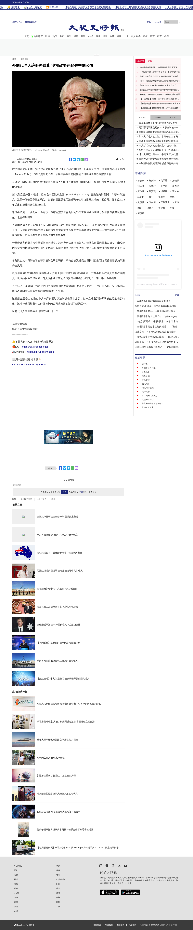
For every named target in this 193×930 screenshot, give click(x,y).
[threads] (113, 865)
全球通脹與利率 (149, 368)
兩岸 (69, 36)
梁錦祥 (152, 186)
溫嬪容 (150, 208)
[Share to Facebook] (70, 159)
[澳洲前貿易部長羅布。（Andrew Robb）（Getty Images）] (68, 109)
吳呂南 (164, 186)
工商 (58, 906)
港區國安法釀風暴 (150, 395)
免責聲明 (120, 925)
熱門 (54, 36)
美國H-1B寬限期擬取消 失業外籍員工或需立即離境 (160, 76)
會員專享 (38, 36)
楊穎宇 (164, 191)
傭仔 (151, 197)
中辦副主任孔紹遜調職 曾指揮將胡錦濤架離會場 (159, 163)
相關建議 (97, 925)
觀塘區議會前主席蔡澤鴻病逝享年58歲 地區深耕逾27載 (159, 132)
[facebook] (107, 865)
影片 (16, 870)
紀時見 (145, 364)
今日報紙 (18, 866)
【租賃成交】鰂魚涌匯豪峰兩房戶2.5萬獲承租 (160, 103)
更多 (172, 208)
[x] (119, 865)
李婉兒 (152, 202)
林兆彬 (140, 197)
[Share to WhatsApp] (82, 159)
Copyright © (145, 925)
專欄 (98, 36)
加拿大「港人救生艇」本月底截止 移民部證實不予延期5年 (159, 136)
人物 (16, 911)
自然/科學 (136, 36)
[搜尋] (179, 22)
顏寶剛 (152, 191)
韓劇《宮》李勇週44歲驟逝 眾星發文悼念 (158, 85)
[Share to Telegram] (78, 159)
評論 (105, 36)
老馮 (176, 202)
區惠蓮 (140, 213)
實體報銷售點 (31, 22)
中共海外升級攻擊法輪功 (152, 403)
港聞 (61, 36)
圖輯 (58, 902)
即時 (47, 36)
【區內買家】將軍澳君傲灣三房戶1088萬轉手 (160, 108)
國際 (76, 36)
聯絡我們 (109, 925)
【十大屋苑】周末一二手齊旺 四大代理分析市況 (160, 99)
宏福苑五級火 (148, 407)
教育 (159, 36)
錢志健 (140, 186)
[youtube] (125, 865)
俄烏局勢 (146, 384)
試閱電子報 (17, 22)
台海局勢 (146, 372)
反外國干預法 (26, 499)
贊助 (149, 22)
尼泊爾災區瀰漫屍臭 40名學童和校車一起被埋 (159, 127)
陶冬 (139, 208)
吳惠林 (140, 202)
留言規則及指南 (17, 485)
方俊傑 (175, 180)
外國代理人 (41, 499)
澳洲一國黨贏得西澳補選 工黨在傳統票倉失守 (160, 81)
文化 (126, 36)
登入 (65, 492)
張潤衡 (161, 197)
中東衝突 (146, 380)
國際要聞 (24, 59)
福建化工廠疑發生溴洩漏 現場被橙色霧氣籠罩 (160, 94)
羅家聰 (175, 186)
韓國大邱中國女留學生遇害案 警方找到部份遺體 (160, 90)
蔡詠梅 (175, 191)
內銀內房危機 (148, 388)
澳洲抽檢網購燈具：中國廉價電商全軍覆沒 (159, 67)
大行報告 (146, 391)
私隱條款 (132, 925)
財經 (83, 36)
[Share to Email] (86, 159)
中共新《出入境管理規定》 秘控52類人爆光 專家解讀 (159, 145)
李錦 (172, 197)
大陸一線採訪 (148, 399)
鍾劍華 (152, 180)
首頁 (26, 36)
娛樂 (166, 36)
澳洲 (53, 499)
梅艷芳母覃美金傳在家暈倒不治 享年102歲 (159, 150)
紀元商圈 (157, 22)
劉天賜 (164, 180)
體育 (152, 36)
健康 (119, 36)
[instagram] (101, 865)
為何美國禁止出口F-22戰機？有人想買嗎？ (158, 123)
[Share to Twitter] (74, 159)
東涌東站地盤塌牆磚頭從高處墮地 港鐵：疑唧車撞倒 (159, 141)
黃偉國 (140, 191)
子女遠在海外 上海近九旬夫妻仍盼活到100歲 (160, 72)
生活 (112, 36)
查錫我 (161, 208)
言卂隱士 (165, 202)
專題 (16, 902)
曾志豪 (140, 180)
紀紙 (145, 36)
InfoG (90, 36)
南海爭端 (146, 376)
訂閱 (81, 492)
